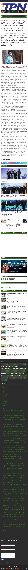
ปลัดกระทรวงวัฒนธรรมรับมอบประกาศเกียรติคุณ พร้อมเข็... (15, 524)
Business (11, 364)
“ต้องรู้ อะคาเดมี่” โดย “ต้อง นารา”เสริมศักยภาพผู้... (13, 433)
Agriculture (3, 375)
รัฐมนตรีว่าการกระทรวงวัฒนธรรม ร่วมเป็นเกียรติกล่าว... (14, 491)
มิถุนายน (5, 403)
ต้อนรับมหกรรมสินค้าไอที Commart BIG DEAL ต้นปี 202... (14, 528)
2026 (3, 385)
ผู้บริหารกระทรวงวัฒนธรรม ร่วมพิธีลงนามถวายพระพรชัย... (15, 412)
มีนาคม (4, 408)
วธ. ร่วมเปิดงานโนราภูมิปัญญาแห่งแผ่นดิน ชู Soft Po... (14, 468)
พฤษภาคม (5, 405)
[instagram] (26, 1)
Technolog (3, 377)
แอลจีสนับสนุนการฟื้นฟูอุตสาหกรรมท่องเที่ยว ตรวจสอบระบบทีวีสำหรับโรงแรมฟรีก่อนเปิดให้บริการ (16, 306)
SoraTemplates (8, 568)
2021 (3, 536)
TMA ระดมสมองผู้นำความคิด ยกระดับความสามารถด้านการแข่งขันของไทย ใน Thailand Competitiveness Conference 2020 (16, 300)
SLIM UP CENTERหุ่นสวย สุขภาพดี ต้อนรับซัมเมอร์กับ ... (14, 417)
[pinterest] (25, 1)
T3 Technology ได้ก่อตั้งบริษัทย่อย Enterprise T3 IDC (13, 426)
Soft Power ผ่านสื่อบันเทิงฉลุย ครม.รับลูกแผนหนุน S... (13, 456)
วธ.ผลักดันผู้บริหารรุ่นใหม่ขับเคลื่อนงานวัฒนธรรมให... (14, 422)
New (17, 375)
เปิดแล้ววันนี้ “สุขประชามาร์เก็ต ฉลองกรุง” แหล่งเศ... (13, 470)
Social (13, 366)
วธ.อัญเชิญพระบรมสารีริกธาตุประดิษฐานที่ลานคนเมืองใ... (14, 516)
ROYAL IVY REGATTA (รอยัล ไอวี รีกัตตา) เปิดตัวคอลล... (14, 454)
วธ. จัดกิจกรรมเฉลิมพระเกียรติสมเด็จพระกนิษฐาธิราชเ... (14, 421)
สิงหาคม (5, 399)
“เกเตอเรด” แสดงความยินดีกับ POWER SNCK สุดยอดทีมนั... (14, 438)
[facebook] (20, 1)
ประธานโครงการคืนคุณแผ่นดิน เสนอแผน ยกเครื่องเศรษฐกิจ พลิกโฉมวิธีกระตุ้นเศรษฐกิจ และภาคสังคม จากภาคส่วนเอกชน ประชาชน (17, 353)
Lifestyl (3, 380)
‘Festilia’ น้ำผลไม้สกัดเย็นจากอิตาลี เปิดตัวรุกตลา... (13, 458)
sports (21, 368)
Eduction (18, 377)
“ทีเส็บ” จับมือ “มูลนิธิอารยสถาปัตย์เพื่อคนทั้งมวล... (13, 410)
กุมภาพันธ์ (5, 530)
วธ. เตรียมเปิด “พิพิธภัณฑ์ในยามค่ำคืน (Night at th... (13, 463)
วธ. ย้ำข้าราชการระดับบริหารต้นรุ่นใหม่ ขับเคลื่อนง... (13, 503)
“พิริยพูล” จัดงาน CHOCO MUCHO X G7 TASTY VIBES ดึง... (14, 435)
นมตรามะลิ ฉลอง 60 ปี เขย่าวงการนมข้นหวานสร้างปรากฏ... (15, 511)
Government (7, 159)
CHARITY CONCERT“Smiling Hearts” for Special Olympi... (14, 518)
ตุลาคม (4, 396)
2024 (3, 389)
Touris (10, 377)
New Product (4, 368)
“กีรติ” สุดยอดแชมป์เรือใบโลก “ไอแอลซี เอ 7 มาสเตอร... (14, 514)
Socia (23, 375)
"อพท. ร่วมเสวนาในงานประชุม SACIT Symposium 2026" (12, 179)
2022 (3, 534)
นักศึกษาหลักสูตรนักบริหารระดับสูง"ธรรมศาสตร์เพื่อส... (14, 526)
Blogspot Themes (20, 568)
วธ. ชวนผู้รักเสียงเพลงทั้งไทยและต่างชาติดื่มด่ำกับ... (13, 461)
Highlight (13, 368)
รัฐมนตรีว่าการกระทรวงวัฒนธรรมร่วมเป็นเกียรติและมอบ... (15, 478)
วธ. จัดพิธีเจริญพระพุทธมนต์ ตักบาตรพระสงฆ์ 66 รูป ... (14, 509)
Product (11, 375)
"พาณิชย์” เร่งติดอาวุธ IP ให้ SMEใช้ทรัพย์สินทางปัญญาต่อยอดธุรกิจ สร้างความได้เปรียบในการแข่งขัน (13, 196)
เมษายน (5, 406)
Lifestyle (3, 364)
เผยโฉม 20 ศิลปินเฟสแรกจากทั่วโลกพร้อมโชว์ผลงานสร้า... (15, 431)
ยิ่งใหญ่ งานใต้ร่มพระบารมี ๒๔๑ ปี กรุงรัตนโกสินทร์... (13, 496)
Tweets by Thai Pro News (6, 287)
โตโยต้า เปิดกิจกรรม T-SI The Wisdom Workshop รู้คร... (14, 437)
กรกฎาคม (5, 401)
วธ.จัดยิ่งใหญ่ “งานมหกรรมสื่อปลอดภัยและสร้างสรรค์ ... (14, 495)
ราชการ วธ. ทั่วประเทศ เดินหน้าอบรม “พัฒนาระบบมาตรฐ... (15, 493)
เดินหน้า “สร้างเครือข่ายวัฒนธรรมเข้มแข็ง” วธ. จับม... (14, 475)
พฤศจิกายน (5, 394)
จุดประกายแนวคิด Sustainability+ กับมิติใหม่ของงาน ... (14, 487)
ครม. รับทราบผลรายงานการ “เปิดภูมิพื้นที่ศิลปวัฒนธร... (14, 507)
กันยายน (5, 398)
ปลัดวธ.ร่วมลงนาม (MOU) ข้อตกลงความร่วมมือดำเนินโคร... (15, 500)
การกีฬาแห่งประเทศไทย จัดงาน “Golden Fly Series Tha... (14, 512)
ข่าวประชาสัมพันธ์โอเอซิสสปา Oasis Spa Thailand (13, 502)
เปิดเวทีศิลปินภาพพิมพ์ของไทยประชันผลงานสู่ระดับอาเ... (14, 447)
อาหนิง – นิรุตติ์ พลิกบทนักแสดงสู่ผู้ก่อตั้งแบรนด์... (12, 424)
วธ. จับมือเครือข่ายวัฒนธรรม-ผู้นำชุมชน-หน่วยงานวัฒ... (14, 471)
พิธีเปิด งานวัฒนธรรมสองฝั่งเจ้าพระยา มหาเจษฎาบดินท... (14, 413)
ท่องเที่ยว (19, 373)
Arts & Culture (4, 366)
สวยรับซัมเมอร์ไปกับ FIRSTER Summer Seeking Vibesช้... (14, 419)
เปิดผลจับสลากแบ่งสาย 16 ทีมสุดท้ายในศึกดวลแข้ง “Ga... (14, 442)
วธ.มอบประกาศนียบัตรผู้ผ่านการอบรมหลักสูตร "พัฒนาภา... (15, 451)
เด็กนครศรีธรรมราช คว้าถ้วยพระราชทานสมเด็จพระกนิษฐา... (15, 522)
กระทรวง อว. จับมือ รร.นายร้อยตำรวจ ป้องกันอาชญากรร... (14, 473)
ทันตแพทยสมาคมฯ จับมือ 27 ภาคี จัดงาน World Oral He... (14, 486)
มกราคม (5, 532)
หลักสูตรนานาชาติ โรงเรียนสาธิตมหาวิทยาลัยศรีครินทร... (14, 415)
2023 (3, 391)
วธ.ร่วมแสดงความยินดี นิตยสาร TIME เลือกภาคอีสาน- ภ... (14, 444)
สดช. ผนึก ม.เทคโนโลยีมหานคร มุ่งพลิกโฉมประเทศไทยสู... (15, 445)
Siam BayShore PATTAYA (8, 482)
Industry (13, 373)
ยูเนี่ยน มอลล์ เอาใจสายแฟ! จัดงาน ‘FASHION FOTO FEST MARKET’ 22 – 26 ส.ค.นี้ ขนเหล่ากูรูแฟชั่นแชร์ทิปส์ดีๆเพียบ (17, 331)
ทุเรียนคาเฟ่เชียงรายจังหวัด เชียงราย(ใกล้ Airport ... (13, 477)
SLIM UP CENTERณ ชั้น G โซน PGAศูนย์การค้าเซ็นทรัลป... (15, 484)
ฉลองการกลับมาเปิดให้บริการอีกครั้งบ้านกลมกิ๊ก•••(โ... (13, 452)
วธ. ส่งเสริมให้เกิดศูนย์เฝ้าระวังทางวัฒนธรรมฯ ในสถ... (14, 428)
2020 (3, 537)
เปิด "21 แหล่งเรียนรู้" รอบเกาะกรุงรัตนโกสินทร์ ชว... (13, 429)
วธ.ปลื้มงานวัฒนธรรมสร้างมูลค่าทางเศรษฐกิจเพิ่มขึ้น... (14, 449)
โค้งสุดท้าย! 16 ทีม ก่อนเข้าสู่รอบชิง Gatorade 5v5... (13, 460)
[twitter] (22, 1)
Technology (3, 373)
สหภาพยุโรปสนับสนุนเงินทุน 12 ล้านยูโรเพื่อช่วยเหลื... (14, 489)
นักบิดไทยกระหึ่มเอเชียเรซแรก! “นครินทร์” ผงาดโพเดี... (14, 440)
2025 (3, 387)
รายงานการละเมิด (5, 562)
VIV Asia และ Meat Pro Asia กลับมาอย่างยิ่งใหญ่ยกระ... (14, 498)
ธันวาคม (5, 392)
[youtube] (24, 1)
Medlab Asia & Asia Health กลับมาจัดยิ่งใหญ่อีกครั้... (13, 505)
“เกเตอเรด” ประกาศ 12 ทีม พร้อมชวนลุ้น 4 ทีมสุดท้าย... (14, 480)
